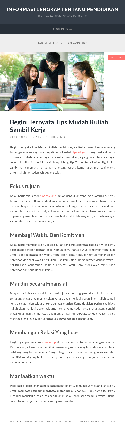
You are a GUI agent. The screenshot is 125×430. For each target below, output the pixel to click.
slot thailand (48, 196)
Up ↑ (112, 421)
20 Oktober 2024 (21, 137)
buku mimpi (48, 342)
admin (40, 137)
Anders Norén (97, 421)
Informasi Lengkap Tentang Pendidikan (62, 9)
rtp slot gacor (80, 152)
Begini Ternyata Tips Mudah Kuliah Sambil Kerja (59, 125)
